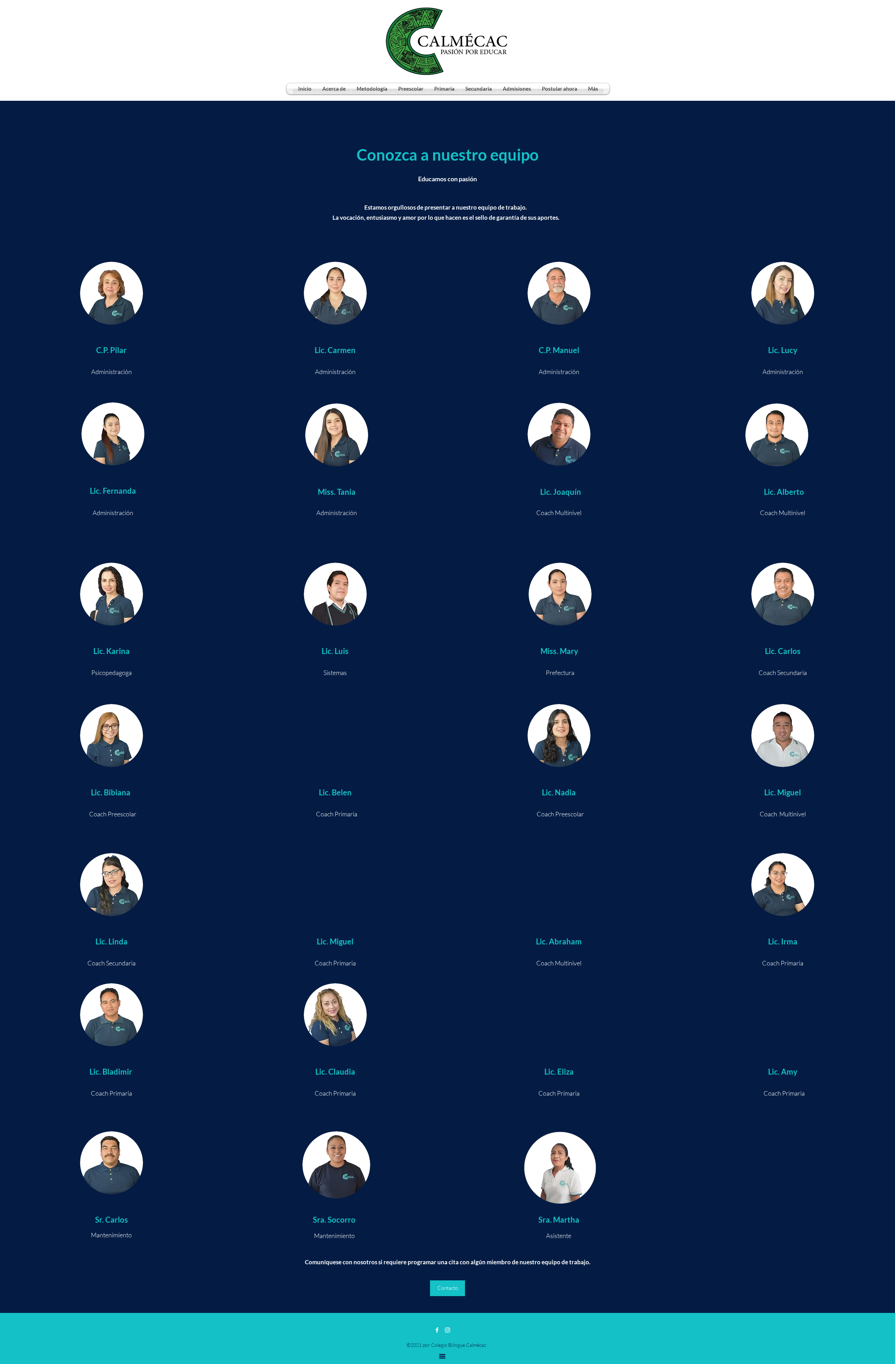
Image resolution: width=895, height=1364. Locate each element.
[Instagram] (447, 1330)
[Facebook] (437, 1330)
